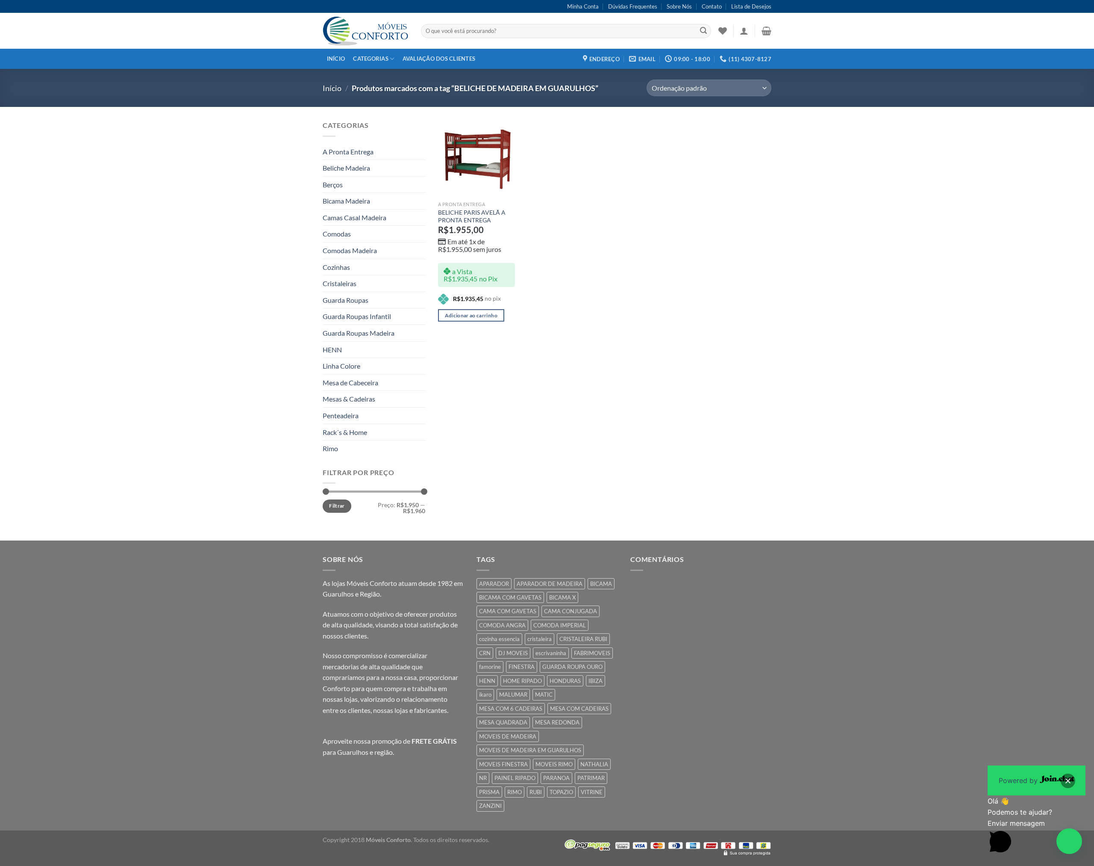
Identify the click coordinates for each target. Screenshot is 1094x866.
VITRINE (592, 792)
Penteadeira (341, 415)
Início (336, 58)
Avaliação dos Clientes (439, 58)
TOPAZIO (561, 792)
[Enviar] (703, 31)
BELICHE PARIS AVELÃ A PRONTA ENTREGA (472, 216)
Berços (333, 184)
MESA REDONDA (557, 722)
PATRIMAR (591, 777)
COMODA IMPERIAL (559, 625)
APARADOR (494, 583)
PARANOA (556, 777)
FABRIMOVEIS (592, 653)
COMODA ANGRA (502, 625)
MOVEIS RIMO (554, 764)
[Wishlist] (722, 30)
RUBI (535, 792)
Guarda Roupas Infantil (357, 316)
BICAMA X (562, 597)
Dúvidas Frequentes (632, 6)
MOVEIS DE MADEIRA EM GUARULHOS (530, 750)
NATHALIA (594, 764)
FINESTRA (522, 666)
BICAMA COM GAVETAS (510, 597)
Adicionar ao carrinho (471, 315)
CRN (485, 653)
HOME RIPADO (522, 680)
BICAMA (601, 583)
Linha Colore (341, 366)
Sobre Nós (679, 6)
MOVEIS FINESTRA (503, 764)
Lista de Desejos (751, 6)
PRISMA (489, 792)
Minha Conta (583, 6)
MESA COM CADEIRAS (579, 708)
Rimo (330, 448)
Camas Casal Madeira (354, 217)
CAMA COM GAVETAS (507, 611)
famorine (490, 666)
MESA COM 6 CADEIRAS (510, 708)
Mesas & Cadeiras (349, 399)
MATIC (544, 694)
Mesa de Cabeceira (350, 382)
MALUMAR (513, 694)
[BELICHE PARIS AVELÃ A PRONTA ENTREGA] (476, 158)
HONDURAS (565, 680)
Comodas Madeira (350, 250)
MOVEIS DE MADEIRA (507, 736)
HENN (332, 350)
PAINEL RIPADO (514, 777)
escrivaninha (550, 653)
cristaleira (539, 638)
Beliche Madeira (346, 168)
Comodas (337, 234)
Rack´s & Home (345, 432)
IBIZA (595, 680)
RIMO (514, 792)
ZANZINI (490, 805)
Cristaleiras (339, 283)
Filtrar (337, 505)
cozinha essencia (499, 638)
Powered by (1019, 780)
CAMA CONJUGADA (570, 611)
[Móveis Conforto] (365, 30)
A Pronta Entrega (348, 152)
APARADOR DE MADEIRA (549, 583)
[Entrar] (744, 30)
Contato (712, 6)
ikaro (485, 694)
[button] (1069, 841)
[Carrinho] (766, 30)
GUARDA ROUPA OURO (572, 666)
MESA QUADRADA (503, 722)
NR (483, 777)
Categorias (370, 58)
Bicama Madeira (346, 201)
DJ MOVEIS (513, 653)
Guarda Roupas (345, 300)
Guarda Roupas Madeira (358, 333)
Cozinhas (336, 267)
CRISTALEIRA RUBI (583, 638)
